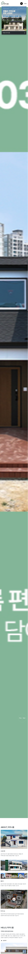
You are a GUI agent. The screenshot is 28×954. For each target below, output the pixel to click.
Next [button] (24, 718)
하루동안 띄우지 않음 (6, 32)
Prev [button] (20, 718)
